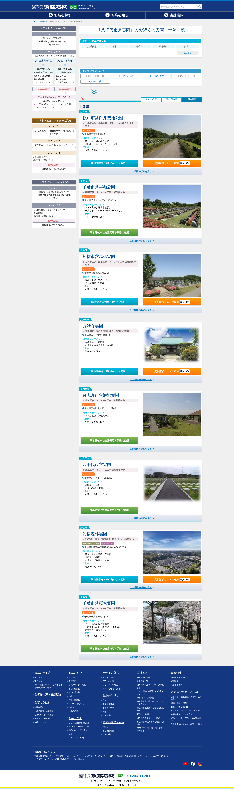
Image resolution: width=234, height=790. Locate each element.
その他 (95, 81)
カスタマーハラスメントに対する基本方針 (52, 759)
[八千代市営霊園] (172, 483)
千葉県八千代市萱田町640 (97, 335)
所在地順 (192, 99)
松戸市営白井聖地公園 (103, 117)
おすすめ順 (151, 99)
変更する (187, 53)
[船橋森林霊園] (172, 552)
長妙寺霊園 (93, 326)
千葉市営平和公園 (99, 187)
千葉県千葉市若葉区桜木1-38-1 (99, 616)
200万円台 (156, 76)
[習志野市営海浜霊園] (172, 414)
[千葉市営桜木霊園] (172, 622)
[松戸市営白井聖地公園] (172, 136)
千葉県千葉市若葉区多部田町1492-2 (101, 200)
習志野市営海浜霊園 (101, 395)
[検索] (199, 6)
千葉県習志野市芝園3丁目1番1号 (100, 408)
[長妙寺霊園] (172, 344)
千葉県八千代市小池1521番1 (98, 478)
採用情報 (78, 759)
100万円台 (125, 76)
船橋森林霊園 (95, 534)
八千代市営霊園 (97, 464)
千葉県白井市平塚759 (94, 134)
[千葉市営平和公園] (172, 206)
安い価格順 (171, 99)
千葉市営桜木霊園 (99, 603)
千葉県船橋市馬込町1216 (96, 273)
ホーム (34, 21)
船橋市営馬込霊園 (99, 256)
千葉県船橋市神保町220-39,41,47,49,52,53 (105, 547)
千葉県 (42, 21)
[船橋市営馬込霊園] (172, 275)
